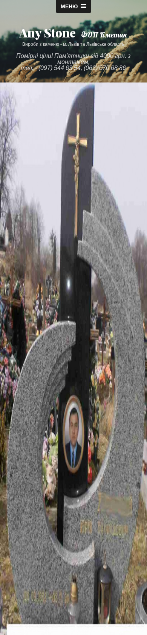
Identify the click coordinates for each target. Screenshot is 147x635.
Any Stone (47, 32)
